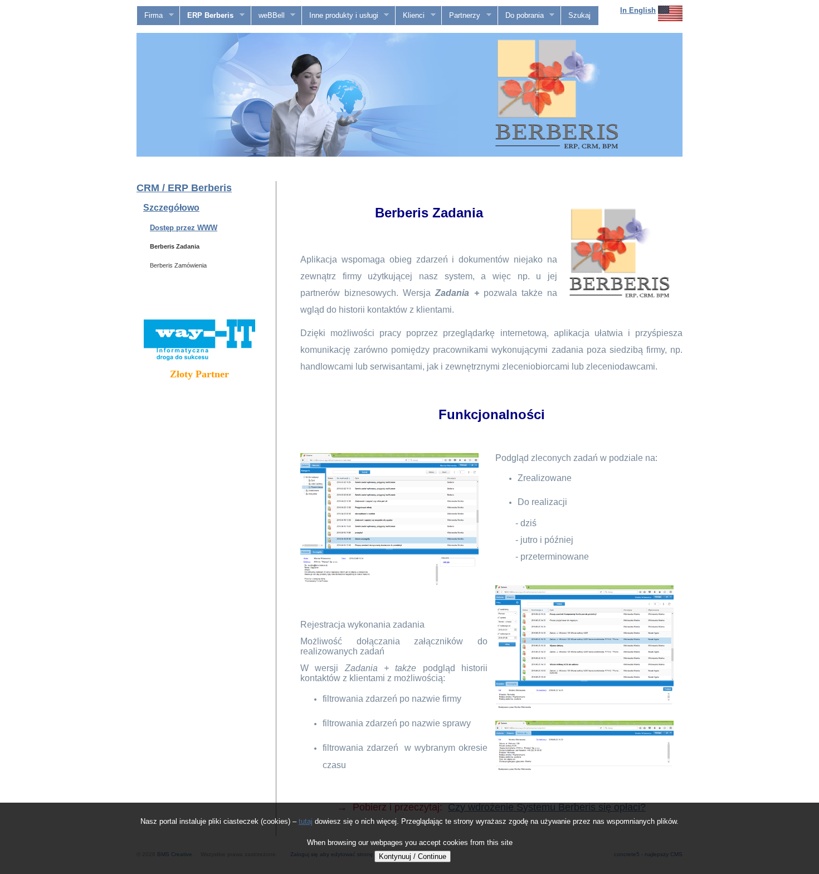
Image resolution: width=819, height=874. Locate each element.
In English (638, 10)
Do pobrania (521, 15)
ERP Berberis (206, 15)
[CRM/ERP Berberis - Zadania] (584, 783)
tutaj (306, 821)
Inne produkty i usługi (340, 15)
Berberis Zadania (174, 246)
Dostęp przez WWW (183, 228)
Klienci (410, 15)
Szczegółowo (171, 207)
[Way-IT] (199, 358)
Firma (150, 15)
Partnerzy (461, 15)
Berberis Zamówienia (178, 265)
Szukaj (579, 15)
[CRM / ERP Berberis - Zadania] (389, 584)
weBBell (268, 15)
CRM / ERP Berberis (184, 187)
